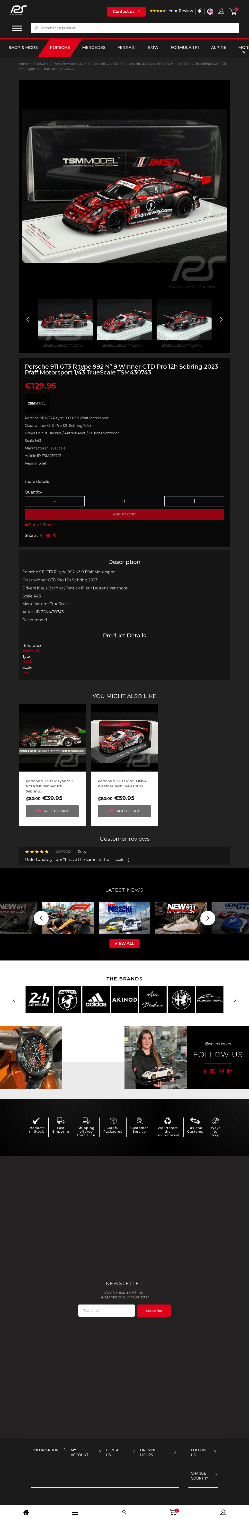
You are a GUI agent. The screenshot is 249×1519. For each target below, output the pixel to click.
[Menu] (75, 1512)
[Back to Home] (26, 1512)
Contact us (123, 11)
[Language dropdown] (210, 12)
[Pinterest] (54, 535)
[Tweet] (47, 535)
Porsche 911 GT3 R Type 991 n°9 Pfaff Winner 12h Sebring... (49, 786)
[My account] (223, 1512)
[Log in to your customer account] (221, 11)
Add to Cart (56, 811)
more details (37, 481)
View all (124, 943)
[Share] (41, 535)
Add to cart (124, 514)
